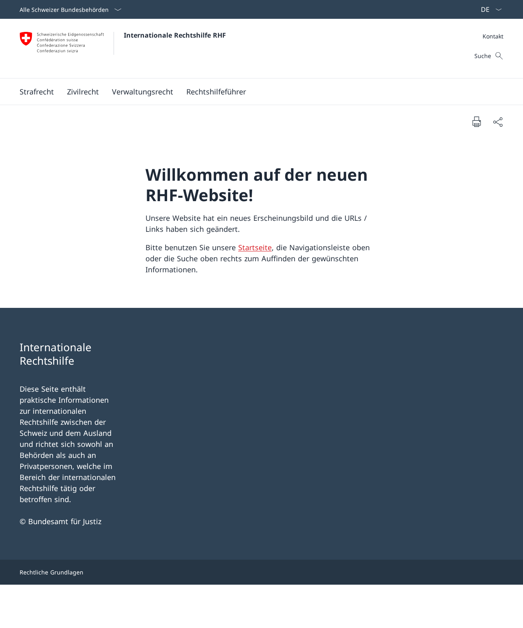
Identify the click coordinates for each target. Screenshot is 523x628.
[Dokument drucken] (476, 121)
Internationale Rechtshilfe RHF (175, 35)
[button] (36, 91)
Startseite (255, 247)
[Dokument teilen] (497, 122)
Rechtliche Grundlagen (51, 572)
